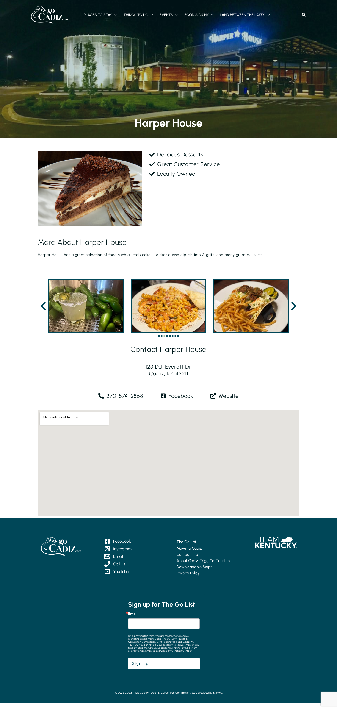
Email (133, 614)
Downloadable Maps (194, 566)
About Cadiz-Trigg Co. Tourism (203, 560)
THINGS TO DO (136, 15)
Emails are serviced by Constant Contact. (168, 650)
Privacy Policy (188, 573)
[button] (114, 14)
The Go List (186, 541)
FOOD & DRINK (197, 15)
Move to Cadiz (189, 548)
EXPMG (217, 692)
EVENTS (166, 15)
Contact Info (187, 554)
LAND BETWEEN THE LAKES (242, 15)
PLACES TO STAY (98, 15)
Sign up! (141, 663)
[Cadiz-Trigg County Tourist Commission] (49, 14)
